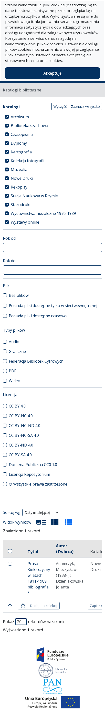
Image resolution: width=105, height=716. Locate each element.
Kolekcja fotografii (27, 160)
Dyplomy (19, 143)
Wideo (14, 380)
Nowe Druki (22, 178)
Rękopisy (19, 187)
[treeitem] (52, 116)
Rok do (9, 260)
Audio (14, 341)
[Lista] (41, 522)
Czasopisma (22, 134)
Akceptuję (52, 73)
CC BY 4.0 (17, 406)
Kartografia (21, 152)
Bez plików (19, 295)
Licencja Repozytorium (29, 474)
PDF (12, 371)
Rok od (9, 238)
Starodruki (20, 204)
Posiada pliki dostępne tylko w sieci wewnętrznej (53, 305)
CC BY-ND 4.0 (21, 445)
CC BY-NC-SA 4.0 (24, 435)
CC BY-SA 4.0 (20, 454)
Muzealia (19, 169)
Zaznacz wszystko (85, 106)
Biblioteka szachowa (29, 125)
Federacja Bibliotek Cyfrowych (36, 361)
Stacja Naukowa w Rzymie (34, 196)
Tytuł (33, 551)
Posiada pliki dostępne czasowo (38, 315)
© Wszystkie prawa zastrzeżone (38, 484)
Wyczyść (60, 106)
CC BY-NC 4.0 (21, 415)
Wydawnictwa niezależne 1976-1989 (43, 213)
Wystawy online (25, 222)
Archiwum (20, 116)
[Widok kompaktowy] (55, 522)
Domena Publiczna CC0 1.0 (33, 464)
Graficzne (17, 351)
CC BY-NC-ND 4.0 (24, 425)
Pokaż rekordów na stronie (34, 621)
